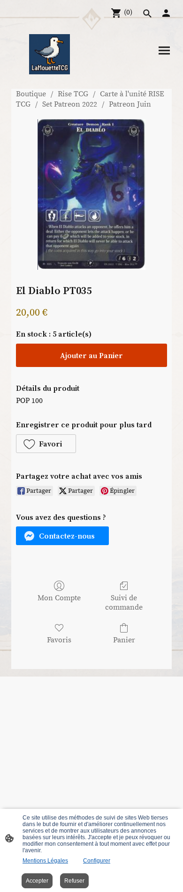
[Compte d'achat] (166, 13)
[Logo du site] (49, 54)
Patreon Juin (130, 104)
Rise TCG (73, 94)
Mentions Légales (45, 860)
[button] (46, 443)
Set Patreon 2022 (69, 104)
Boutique (31, 94)
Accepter (37, 881)
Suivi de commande (124, 602)
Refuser (74, 881)
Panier (124, 640)
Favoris (59, 640)
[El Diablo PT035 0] (91, 194)
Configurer (96, 860)
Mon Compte (59, 598)
